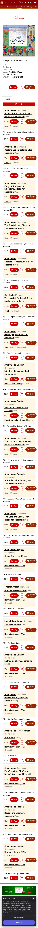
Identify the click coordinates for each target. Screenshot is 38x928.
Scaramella (9, 737)
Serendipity (9, 347)
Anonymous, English (14, 365)
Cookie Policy (26, 911)
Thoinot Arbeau (11, 587)
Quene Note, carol (13, 556)
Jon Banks (9, 295)
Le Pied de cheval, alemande (18, 661)
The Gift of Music (15, 72)
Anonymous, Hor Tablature (17, 731)
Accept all (19, 922)
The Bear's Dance (12, 624)
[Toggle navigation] (35, 2)
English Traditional (13, 621)
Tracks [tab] (6, 99)
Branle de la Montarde (15, 590)
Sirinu (7, 126)
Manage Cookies (19, 917)
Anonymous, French (14, 807)
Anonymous (10, 110)
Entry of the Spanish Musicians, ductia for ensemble (14, 189)
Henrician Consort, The (14, 566)
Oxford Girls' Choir (12, 384)
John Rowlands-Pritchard (15, 420)
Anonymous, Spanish (14, 474)
